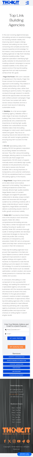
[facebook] (4, 441)
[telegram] (23, 441)
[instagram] (14, 441)
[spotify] (28, 441)
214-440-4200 (13, 394)
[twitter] (9, 441)
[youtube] (18, 441)
